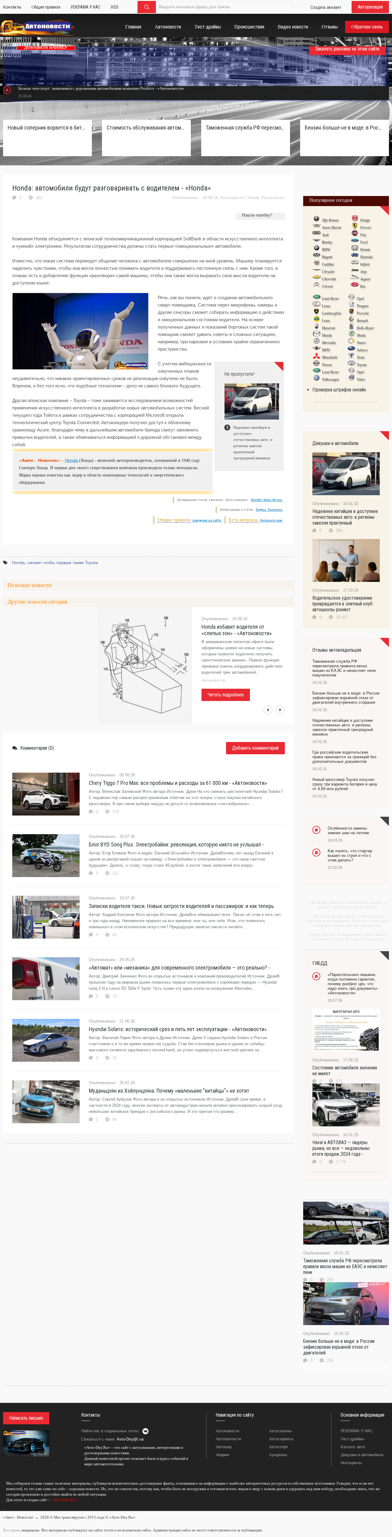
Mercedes (329, 343)
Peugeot (362, 306)
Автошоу (224, 1447)
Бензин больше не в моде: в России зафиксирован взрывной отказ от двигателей (339, 1347)
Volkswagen (330, 379)
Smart (361, 343)
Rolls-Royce (365, 328)
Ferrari (365, 227)
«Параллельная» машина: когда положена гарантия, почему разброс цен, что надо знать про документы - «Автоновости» (353, 983)
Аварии (222, 1454)
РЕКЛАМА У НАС (357, 1431)
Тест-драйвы (352, 1439)
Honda (253, 197)
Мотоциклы (351, 1462)
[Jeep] (355, 271)
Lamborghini (331, 313)
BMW (326, 249)
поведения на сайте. (206, 520)
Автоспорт (278, 1447)
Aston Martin (331, 227)
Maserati (328, 328)
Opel (360, 298)
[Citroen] (316, 286)
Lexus (326, 306)
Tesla (360, 357)
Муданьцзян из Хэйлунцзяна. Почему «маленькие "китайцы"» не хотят (169, 1090)
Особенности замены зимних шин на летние (348, 830)
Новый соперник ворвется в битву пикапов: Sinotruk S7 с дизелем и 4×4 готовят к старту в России (47, 127)
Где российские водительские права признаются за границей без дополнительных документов (344, 757)
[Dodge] (355, 219)
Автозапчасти (228, 1439)
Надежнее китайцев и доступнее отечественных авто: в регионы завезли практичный (345, 517)
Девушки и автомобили (362, 1454)
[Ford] (355, 241)
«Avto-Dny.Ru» (63, 1499)
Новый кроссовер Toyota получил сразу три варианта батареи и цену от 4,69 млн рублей (344, 784)
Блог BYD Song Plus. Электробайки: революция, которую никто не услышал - (176, 844)
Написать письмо (26, 1418)
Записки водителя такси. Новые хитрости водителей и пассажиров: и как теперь (181, 906)
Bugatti (327, 257)
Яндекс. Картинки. (269, 510)
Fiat (363, 235)
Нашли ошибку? (257, 215)
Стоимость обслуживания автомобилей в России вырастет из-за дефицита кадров (146, 127)
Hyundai (366, 257)
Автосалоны (280, 1431)
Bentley (327, 242)
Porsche (363, 313)
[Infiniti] (355, 264)
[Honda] (355, 249)
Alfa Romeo (330, 220)
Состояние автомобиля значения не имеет (344, 1070)
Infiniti (365, 264)
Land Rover (330, 298)
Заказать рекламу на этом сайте (347, 49)
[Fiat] (355, 234)
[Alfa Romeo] (316, 219)
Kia (362, 286)
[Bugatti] (316, 256)
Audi (325, 235)
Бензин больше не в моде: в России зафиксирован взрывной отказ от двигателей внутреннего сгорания (344, 127)
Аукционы (278, 1454)
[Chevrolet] (316, 278)
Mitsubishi (329, 357)
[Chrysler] (316, 271)
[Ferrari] (355, 227)
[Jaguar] (355, 278)
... (4, 1508)
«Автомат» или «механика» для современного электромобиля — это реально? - (179, 967)
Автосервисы (281, 1439)
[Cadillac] (316, 264)
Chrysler (328, 271)
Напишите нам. (271, 520)
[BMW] (316, 249)
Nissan (327, 365)
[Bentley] (316, 241)
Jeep (363, 271)
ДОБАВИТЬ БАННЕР (45, 47)
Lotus (326, 320)
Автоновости (232, 197)
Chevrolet (329, 279)
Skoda (361, 335)
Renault (362, 320)
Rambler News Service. (267, 500)
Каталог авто (353, 1447)
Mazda (327, 335)
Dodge (365, 220)
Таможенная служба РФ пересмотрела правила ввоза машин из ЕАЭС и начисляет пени (345, 1266)
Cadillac (328, 264)
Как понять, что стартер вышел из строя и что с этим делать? (350, 855)
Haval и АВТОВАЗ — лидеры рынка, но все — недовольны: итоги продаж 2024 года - (341, 1148)
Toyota (362, 365)
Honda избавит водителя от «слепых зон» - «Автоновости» (237, 629)
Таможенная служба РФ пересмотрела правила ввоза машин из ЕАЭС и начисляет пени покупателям (245, 127)
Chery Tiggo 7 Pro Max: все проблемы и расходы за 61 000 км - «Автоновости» (178, 783)
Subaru (362, 350)
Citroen (327, 286)
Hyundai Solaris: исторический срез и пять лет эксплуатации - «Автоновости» (178, 1029)
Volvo (361, 379)
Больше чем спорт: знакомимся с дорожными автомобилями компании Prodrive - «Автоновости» (101, 88)
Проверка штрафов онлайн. (339, 390)
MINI (326, 350)
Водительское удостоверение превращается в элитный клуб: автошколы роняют (342, 603)
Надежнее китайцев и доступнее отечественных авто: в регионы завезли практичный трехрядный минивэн (342, 727)
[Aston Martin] (316, 227)
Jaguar (365, 279)
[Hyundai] (355, 256)
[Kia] (355, 286)
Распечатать (273, 197)
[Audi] (316, 234)
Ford (364, 242)
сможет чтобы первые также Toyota (62, 562)
